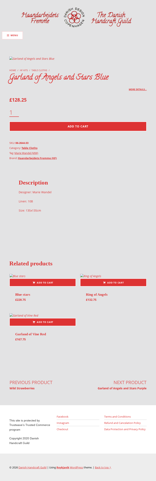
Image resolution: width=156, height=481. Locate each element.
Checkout (62, 429)
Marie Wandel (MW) (26, 153)
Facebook (62, 416)
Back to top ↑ (103, 467)
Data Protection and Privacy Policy (125, 429)
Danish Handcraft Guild (32, 467)
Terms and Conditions (117, 416)
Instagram (63, 423)
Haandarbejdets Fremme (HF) (37, 158)
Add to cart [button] (45, 282)
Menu (14, 35)
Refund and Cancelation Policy (122, 423)
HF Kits (24, 70)
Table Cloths (39, 70)
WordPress (76, 467)
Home (12, 70)
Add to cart (78, 126)
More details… (138, 89)
